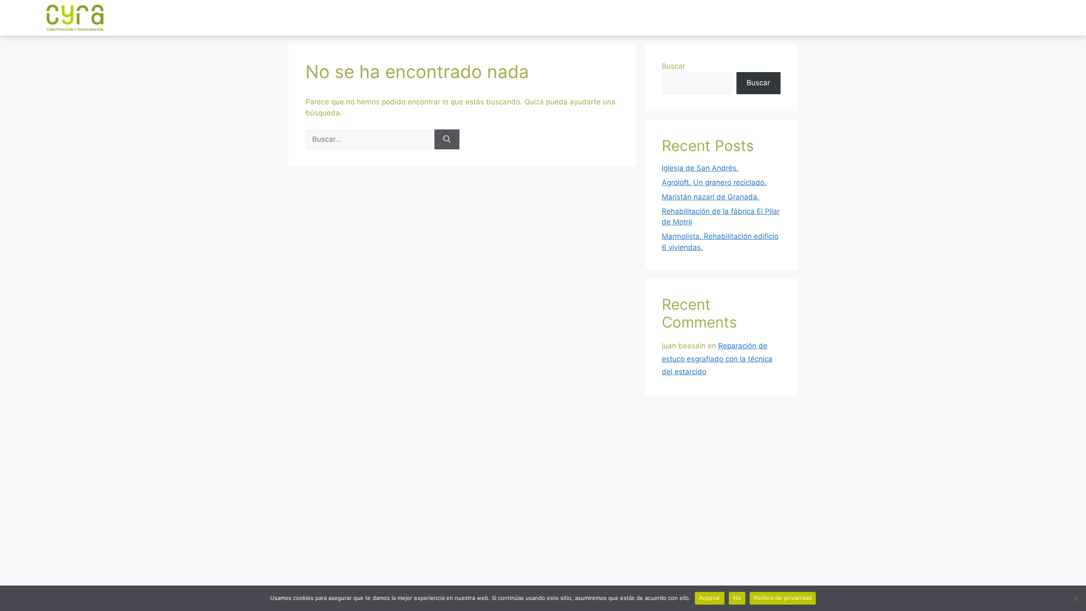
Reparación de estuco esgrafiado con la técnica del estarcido (717, 359)
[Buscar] (446, 139)
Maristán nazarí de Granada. (710, 197)
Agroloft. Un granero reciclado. (714, 182)
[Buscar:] (369, 139)
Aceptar (710, 597)
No (737, 597)
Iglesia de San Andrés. (700, 168)
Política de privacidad (783, 597)
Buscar (673, 66)
